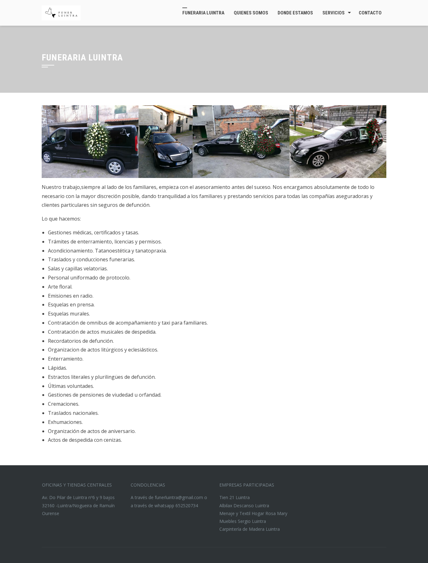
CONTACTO (370, 13)
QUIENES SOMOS (251, 13)
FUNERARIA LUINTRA (203, 13)
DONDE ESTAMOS (295, 13)
